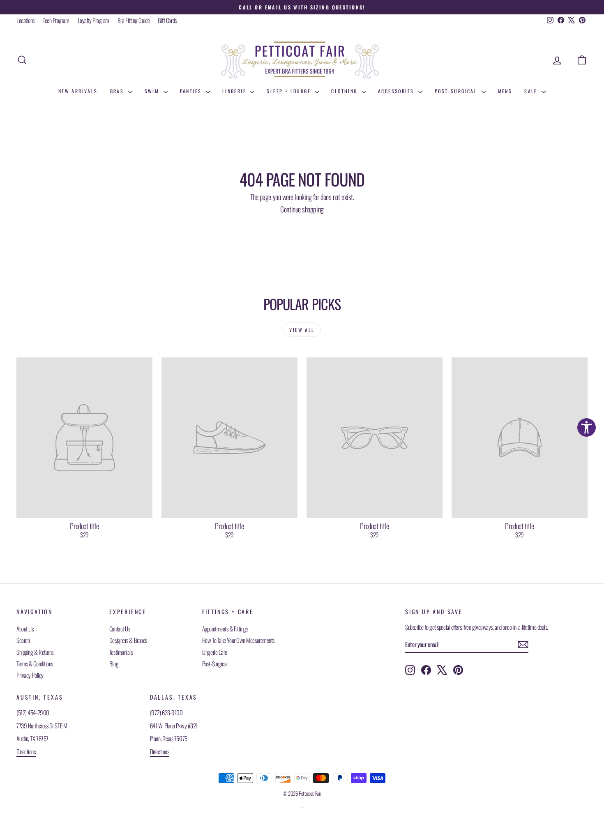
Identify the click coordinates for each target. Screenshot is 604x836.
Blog (113, 663)
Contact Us (119, 628)
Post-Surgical (457, 91)
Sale (531, 91)
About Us (24, 628)
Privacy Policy (30, 674)
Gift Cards (167, 20)
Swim (153, 91)
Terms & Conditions (34, 663)
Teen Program (56, 20)
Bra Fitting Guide (134, 20)
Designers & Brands (128, 640)
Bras (118, 91)
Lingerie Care (214, 651)
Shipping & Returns (34, 651)
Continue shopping (301, 209)
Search (23, 640)
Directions (26, 751)
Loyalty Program (93, 20)
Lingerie (235, 91)
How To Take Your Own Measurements (238, 640)
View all (301, 329)
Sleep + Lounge (290, 91)
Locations (25, 20)
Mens (505, 91)
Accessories (397, 91)
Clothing (345, 91)
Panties (192, 91)
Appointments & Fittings (225, 628)
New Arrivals (78, 91)
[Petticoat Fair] (302, 60)
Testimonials (121, 651)
